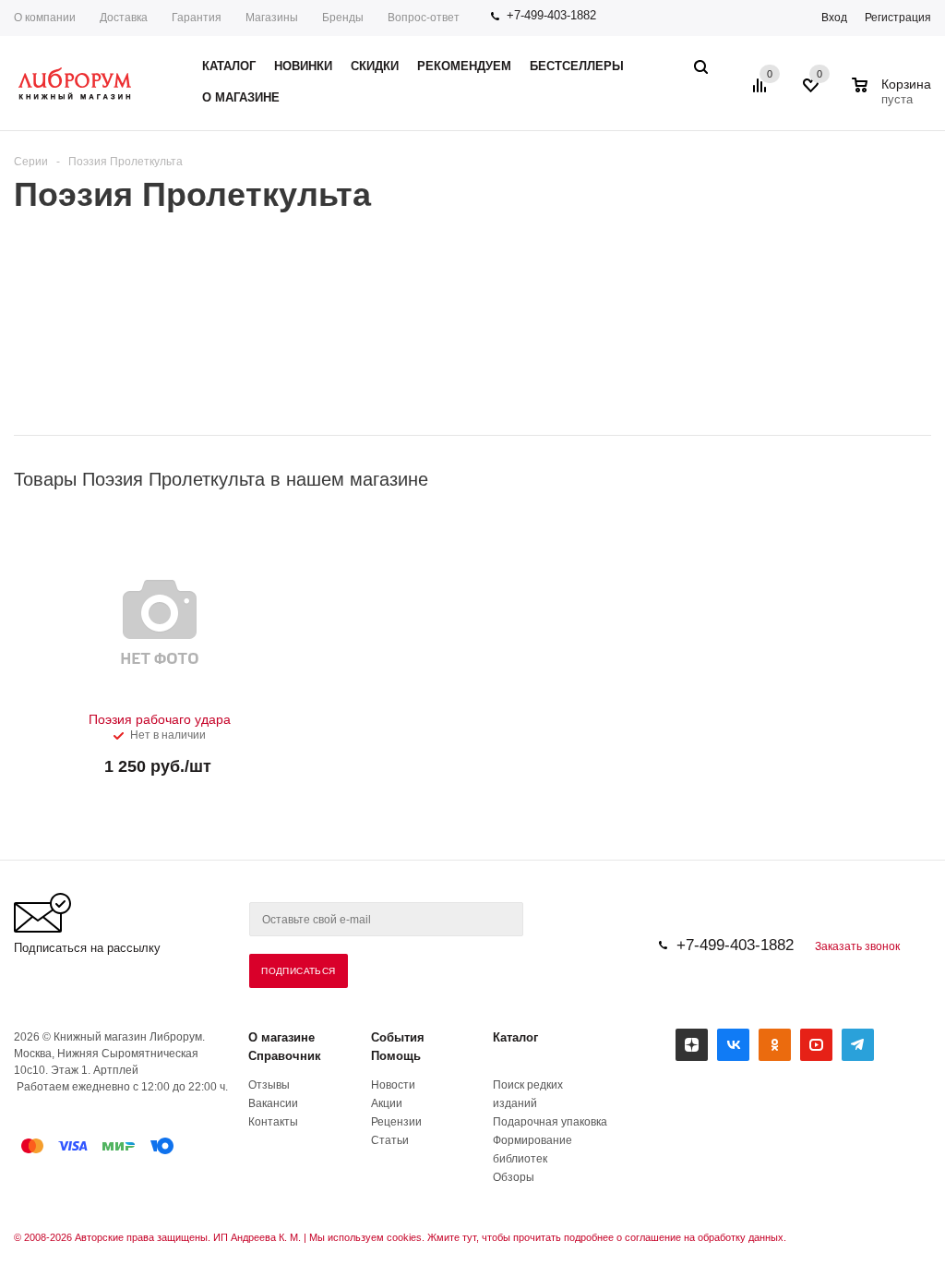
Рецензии (396, 1121)
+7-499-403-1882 (551, 15)
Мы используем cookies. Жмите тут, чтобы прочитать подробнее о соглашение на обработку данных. (547, 1237)
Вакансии (273, 1103)
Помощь (396, 1056)
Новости (393, 1084)
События (398, 1037)
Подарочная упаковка (550, 1121)
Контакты (273, 1121)
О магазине (281, 1037)
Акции (386, 1103)
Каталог (515, 1037)
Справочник (284, 1056)
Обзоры (513, 1177)
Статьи (390, 1140)
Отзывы (269, 1084)
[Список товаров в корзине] (894, 97)
